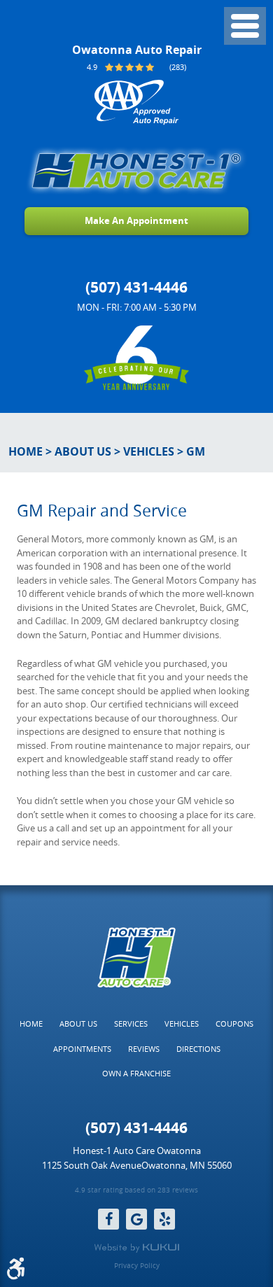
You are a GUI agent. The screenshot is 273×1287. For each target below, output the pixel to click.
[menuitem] (31, 1023)
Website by (136, 1248)
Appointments (82, 1048)
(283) (177, 67)
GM (195, 451)
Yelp (164, 1219)
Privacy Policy (137, 1266)
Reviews (144, 1048)
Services (131, 1023)
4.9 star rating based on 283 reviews (136, 1191)
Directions (198, 1048)
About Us (83, 451)
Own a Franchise (136, 1073)
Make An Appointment (136, 220)
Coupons (234, 1023)
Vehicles (148, 451)
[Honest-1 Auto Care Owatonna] (136, 170)
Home (25, 451)
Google (136, 1219)
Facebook (108, 1219)
